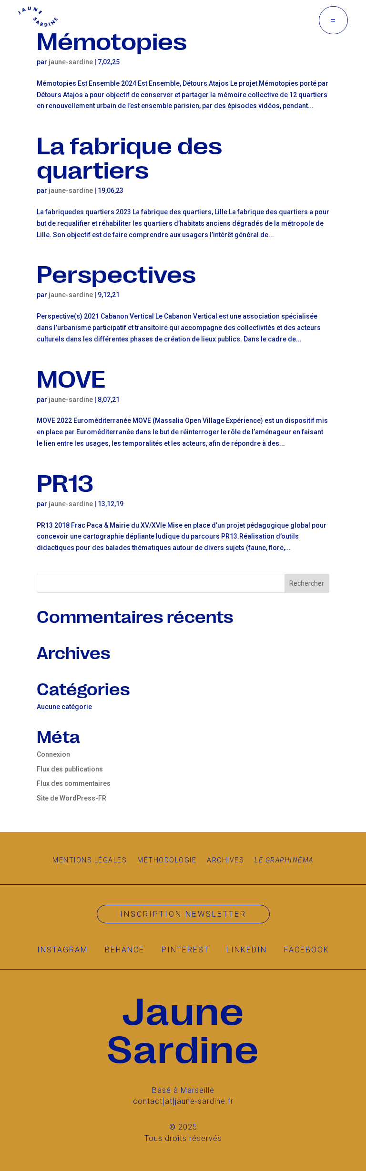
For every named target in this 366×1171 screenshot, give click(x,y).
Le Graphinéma (284, 860)
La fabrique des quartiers (129, 156)
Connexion (53, 754)
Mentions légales (89, 860)
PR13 (65, 481)
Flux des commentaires (74, 783)
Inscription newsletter (183, 914)
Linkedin (246, 949)
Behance (124, 949)
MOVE (71, 377)
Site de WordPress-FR (71, 798)
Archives (225, 860)
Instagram (62, 949)
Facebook (306, 949)
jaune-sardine (71, 62)
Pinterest (185, 949)
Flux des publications (70, 769)
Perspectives (116, 272)
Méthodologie (166, 860)
